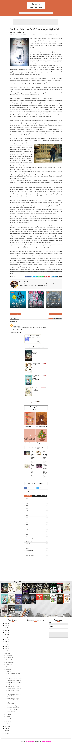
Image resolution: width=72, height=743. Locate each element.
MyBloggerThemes (46, 741)
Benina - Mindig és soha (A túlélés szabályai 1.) (35, 304)
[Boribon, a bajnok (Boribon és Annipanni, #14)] (18, 610)
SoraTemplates (30, 741)
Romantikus (59, 34)
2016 (27, 512)
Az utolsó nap (9, 675)
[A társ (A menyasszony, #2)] (53, 592)
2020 (27, 522)
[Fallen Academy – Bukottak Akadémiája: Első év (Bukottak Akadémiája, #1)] (32, 604)
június (7, 669)
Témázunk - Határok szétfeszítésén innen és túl (30, 443)
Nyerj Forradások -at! (41, 426)
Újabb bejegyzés (15, 314)
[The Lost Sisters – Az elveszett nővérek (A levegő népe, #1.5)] (28, 360)
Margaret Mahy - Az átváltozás (13, 680)
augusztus (8, 664)
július (7, 666)
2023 (27, 529)
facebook (60, 318)
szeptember (9, 662)
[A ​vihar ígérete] (60, 603)
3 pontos (27, 34)
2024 (27, 531)
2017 (27, 515)
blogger (50, 318)
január (7, 721)
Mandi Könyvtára (36, 6)
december (8, 655)
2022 (27, 527)
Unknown (15, 323)
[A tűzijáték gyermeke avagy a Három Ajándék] (18, 604)
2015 (27, 510)
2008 (6, 733)
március (8, 716)
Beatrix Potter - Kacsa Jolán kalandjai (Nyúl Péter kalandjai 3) (33, 470)
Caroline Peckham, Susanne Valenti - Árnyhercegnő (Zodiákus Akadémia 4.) (45, 470)
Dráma (31, 34)
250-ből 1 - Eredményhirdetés (13, 673)
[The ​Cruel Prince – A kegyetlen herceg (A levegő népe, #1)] (28, 372)
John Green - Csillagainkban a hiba (16, 304)
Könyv (54, 34)
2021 (27, 524)
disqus (54, 318)
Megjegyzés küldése (16, 332)
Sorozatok (43, 495)
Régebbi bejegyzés (55, 314)
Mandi (30, 337)
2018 (27, 517)
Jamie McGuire (49, 34)
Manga (27, 548)
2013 (24, 34)
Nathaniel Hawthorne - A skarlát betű (53, 304)
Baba (27, 536)
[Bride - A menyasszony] (60, 592)
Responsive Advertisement (35, 22)
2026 (6, 623)
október (8, 659)
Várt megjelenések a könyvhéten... (14, 678)
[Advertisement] (36, 569)
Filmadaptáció (29, 538)
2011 (27, 501)
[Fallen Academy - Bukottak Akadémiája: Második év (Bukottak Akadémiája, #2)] (25, 604)
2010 (27, 498)
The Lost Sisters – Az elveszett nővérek (36, 352)
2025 (27, 534)
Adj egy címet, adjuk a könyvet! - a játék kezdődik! (30, 426)
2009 (6, 730)
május (7, 671)
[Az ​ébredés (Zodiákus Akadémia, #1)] (46, 592)
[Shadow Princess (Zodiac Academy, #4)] (25, 593)
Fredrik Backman (36, 379)
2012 (27, 503)
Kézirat (28, 543)
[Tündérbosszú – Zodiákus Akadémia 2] (39, 593)
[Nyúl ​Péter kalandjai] (11, 602)
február (8, 718)
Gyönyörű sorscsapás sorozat (39, 34)
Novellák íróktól (30, 555)
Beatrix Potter (35, 390)
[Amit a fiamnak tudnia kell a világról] (28, 384)
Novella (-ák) (29, 553)
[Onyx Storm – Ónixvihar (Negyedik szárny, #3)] (11, 616)
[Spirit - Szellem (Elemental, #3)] (4, 615)
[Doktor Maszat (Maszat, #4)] (46, 599)
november (8, 657)
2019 (27, 520)
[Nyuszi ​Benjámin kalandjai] (66, 591)
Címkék (28, 495)
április (7, 714)
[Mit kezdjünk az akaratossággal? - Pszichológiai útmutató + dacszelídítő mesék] (66, 602)
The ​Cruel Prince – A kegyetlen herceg (36, 365)
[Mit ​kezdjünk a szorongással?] (53, 602)
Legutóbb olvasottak (36, 347)
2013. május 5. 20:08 (17, 329)
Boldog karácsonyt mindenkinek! (41, 443)
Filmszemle (29, 541)
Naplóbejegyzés (29, 550)
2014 (27, 508)
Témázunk (28, 557)
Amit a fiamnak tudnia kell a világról (35, 377)
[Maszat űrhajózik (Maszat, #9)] (39, 600)
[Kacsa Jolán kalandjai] (28, 395)
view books (39, 342)
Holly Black (35, 367)
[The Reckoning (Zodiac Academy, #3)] (32, 592)
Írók (36, 495)
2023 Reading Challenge (33, 335)
